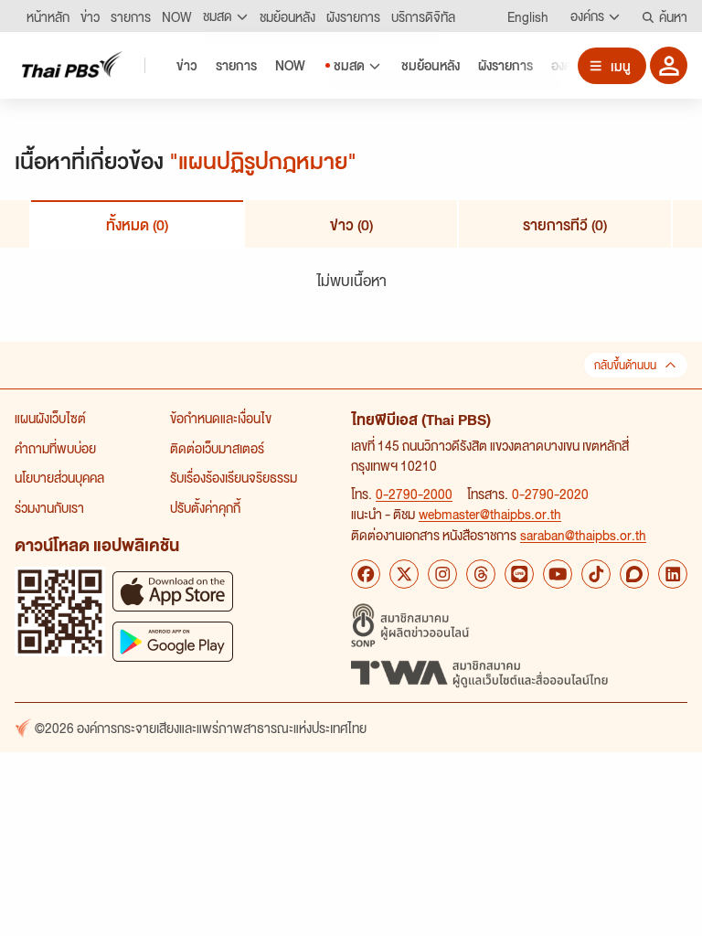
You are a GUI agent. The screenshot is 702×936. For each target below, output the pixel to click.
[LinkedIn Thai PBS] (672, 574)
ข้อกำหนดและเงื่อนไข (220, 418)
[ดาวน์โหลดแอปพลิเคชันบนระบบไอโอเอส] (172, 591)
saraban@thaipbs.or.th (583, 535)
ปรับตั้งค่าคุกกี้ (205, 507)
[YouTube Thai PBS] (557, 574)
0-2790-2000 (414, 493)
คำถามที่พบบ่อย (55, 448)
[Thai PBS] (72, 64)
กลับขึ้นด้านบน (625, 365)
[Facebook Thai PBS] (365, 574)
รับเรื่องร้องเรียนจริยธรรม (233, 477)
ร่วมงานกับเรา (49, 507)
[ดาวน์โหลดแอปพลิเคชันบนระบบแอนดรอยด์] (172, 641)
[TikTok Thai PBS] (596, 574)
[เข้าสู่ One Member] (668, 65)
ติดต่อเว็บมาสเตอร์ (217, 448)
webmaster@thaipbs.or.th (490, 514)
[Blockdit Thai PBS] (634, 574)
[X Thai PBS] (404, 574)
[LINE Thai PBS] (519, 574)
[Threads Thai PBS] (480, 574)
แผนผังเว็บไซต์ (50, 418)
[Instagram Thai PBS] (442, 574)
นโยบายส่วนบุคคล (59, 477)
